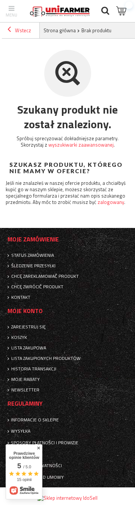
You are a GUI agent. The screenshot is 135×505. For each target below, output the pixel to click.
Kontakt (20, 297)
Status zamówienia (32, 255)
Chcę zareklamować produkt (45, 276)
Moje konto (25, 311)
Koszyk (19, 337)
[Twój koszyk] (121, 11)
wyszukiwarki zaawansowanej (81, 144)
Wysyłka (20, 431)
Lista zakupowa (28, 348)
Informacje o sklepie (35, 420)
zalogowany (111, 202)
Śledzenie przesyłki (33, 266)
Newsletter (25, 390)
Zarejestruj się (28, 327)
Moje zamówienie (33, 239)
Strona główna (60, 30)
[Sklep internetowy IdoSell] (68, 498)
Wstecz (22, 30)
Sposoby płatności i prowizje (44, 443)
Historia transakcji (33, 369)
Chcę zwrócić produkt (37, 287)
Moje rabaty (25, 379)
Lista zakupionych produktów (46, 358)
